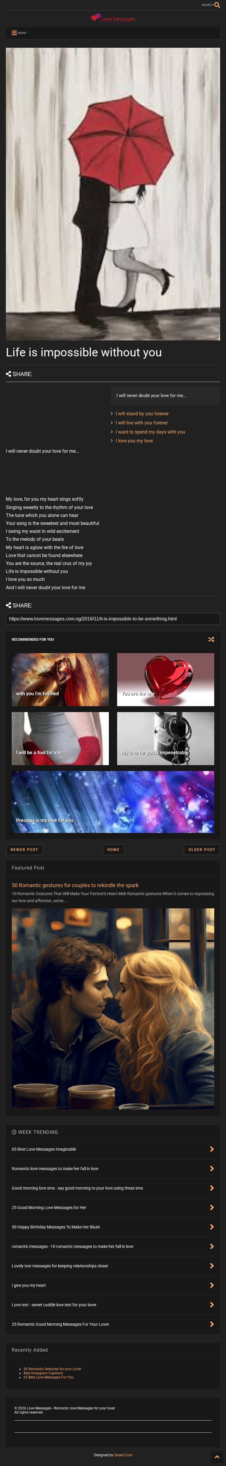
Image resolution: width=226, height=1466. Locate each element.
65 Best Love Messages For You (49, 1377)
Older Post (202, 850)
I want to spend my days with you (150, 432)
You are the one (138, 693)
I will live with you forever (142, 423)
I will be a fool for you (39, 752)
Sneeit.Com (123, 1455)
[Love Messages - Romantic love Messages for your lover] (113, 19)
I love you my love (134, 441)
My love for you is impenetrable (155, 752)
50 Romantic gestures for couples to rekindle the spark (75, 885)
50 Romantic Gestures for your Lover (52, 1369)
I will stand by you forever (142, 413)
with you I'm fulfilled (37, 693)
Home (113, 850)
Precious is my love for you (44, 820)
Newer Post (24, 850)
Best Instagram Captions (43, 1373)
